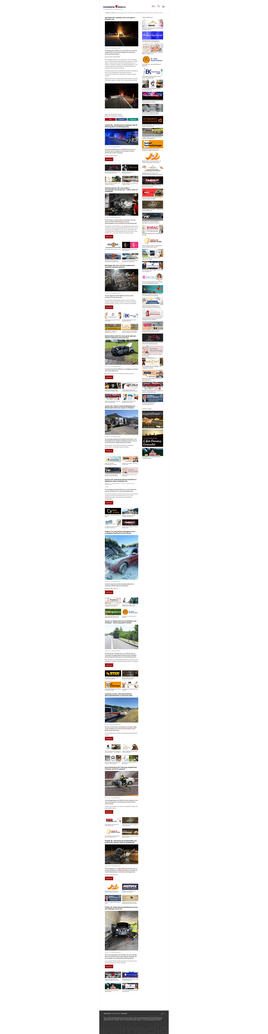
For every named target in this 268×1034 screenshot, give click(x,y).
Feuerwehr (107, 12)
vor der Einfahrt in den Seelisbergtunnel (121, 226)
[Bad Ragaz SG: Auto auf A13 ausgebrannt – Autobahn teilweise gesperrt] (121, 280)
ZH (160, 12)
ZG (162, 12)
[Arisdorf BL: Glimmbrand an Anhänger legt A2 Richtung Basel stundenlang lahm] (121, 137)
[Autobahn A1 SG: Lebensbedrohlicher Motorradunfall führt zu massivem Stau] (121, 710)
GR (132, 12)
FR (126, 12)
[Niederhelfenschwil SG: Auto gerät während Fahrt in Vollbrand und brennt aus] (121, 352)
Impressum (107, 1013)
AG (116, 12)
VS (158, 12)
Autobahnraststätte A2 (123, 870)
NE (137, 12)
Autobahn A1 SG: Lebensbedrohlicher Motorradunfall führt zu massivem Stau (118, 694)
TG (151, 12)
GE (128, 12)
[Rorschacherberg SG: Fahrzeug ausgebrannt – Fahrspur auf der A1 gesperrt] (121, 783)
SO (147, 12)
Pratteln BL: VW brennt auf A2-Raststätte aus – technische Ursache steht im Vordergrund (121, 841)
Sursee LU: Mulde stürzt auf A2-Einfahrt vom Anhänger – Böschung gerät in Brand (120, 622)
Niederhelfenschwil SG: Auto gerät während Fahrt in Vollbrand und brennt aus (120, 336)
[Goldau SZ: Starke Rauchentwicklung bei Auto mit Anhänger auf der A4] (121, 931)
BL (123, 12)
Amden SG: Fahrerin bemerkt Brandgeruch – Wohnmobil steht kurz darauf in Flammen (120, 407)
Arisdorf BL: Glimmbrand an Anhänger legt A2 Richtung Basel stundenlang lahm (121, 125)
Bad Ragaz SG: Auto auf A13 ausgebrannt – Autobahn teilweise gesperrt (120, 266)
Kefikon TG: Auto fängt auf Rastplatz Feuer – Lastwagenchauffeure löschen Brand (120, 532)
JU (134, 12)
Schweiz (113, 12)
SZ (149, 12)
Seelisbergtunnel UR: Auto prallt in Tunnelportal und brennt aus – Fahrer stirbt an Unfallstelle (121, 189)
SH (145, 12)
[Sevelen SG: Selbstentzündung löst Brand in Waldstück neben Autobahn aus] (121, 484)
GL (130, 12)
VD (156, 12)
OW (142, 12)
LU (135, 12)
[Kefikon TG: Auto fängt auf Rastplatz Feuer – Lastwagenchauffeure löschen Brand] (121, 557)
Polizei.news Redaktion (115, 146)
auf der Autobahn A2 (120, 223)
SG (143, 12)
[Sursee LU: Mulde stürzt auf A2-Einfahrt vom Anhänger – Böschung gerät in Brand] (121, 637)
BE (121, 12)
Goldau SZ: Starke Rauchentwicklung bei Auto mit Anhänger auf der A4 (121, 908)
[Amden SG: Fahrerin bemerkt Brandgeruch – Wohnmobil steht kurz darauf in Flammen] (121, 422)
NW (139, 12)
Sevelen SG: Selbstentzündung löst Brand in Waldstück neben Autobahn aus (120, 480)
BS (125, 12)
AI (119, 12)
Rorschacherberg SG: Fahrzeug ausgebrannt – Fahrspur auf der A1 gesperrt (121, 768)
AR (118, 12)
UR (154, 12)
